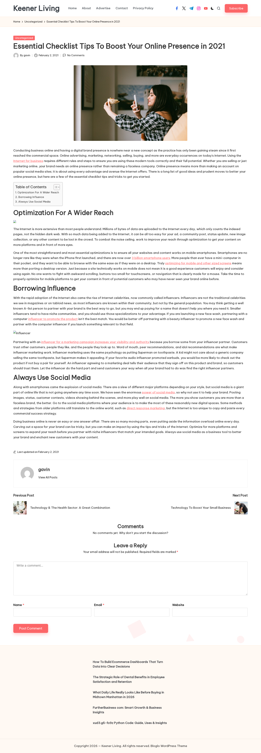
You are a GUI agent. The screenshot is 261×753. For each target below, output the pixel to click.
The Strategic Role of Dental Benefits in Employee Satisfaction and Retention (129, 679)
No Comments (75, 55)
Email (99, 605)
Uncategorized (24, 38)
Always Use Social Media (34, 201)
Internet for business (28, 161)
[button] (236, 8)
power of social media (158, 392)
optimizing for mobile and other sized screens (198, 263)
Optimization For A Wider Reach (38, 192)
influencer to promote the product (53, 319)
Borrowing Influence (31, 197)
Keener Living (36, 8)
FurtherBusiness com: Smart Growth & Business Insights (127, 710)
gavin (44, 469)
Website (178, 605)
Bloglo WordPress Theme (169, 746)
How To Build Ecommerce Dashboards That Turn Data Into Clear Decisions (128, 664)
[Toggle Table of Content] (55, 187)
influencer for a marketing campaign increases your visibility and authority (95, 342)
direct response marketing (146, 408)
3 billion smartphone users (151, 258)
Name (18, 605)
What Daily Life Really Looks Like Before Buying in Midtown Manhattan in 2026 (128, 694)
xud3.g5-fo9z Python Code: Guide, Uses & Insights (130, 723)
